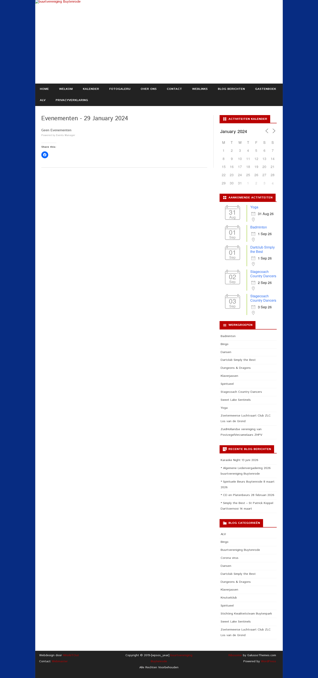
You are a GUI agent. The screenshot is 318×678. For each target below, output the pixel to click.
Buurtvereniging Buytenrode (240, 550)
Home (44, 89)
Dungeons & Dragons (236, 368)
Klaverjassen (229, 376)
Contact (174, 89)
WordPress (268, 661)
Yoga (254, 206)
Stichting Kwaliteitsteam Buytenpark (246, 613)
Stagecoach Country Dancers (263, 273)
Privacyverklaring (72, 100)
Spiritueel (227, 384)
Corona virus (229, 558)
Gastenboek (265, 89)
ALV (42, 100)
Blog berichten (231, 89)
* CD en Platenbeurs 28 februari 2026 (247, 495)
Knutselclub (229, 598)
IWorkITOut (71, 655)
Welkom (66, 89)
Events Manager (65, 135)
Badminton (258, 227)
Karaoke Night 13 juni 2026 (239, 460)
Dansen (226, 352)
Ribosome (235, 655)
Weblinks (200, 89)
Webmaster (60, 661)
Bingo (224, 344)
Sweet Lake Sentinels (236, 400)
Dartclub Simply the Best (262, 249)
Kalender (91, 89)
